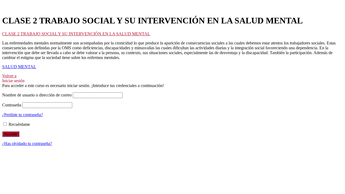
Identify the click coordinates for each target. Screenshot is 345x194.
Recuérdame (19, 124)
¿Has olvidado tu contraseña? (27, 143)
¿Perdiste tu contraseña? (22, 114)
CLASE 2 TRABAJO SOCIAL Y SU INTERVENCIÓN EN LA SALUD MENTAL (76, 34)
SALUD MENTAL (19, 66)
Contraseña (11, 105)
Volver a (9, 76)
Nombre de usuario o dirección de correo (37, 95)
